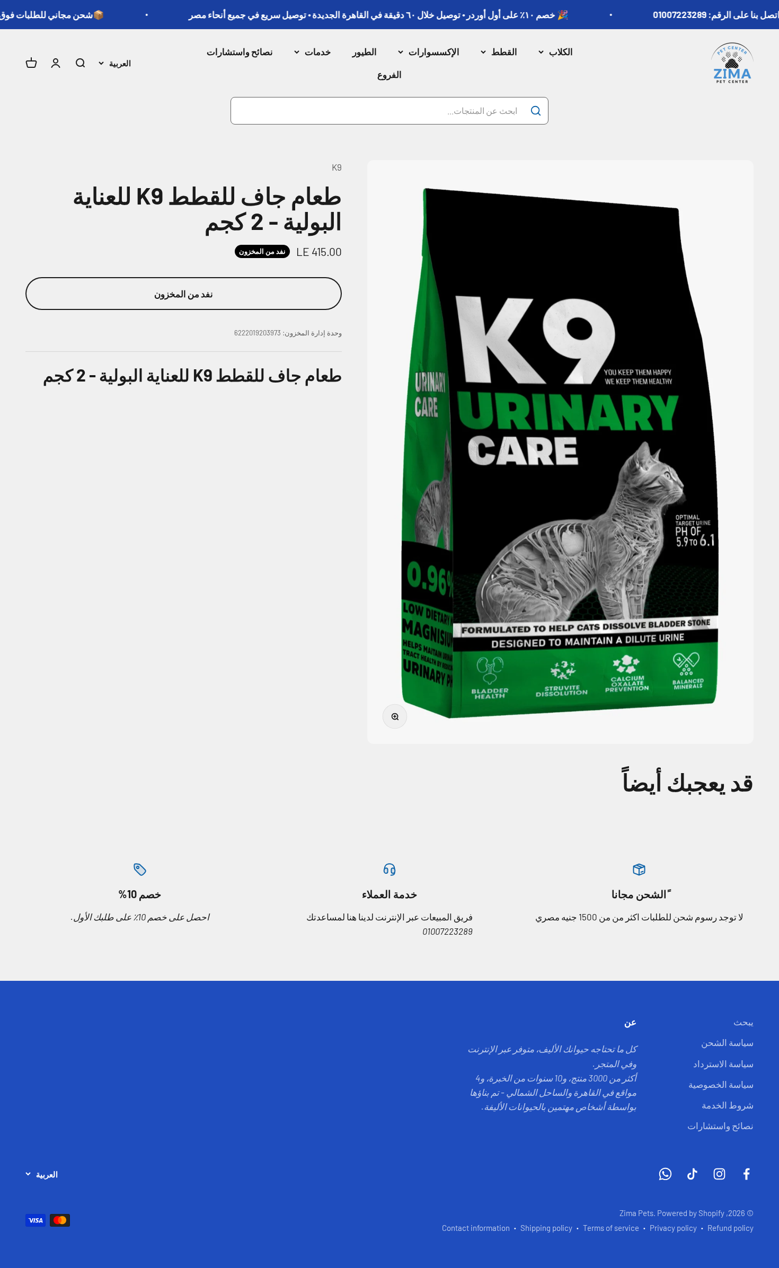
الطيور (364, 51)
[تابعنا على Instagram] (719, 1174)
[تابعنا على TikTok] (692, 1174)
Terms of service (611, 1227)
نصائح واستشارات (240, 51)
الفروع (389, 74)
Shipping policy (546, 1227)
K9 (337, 167)
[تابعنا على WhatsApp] (665, 1174)
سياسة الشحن (727, 1042)
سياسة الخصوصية (721, 1084)
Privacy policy (673, 1227)
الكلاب (561, 51)
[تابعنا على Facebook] (746, 1174)
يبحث (743, 1021)
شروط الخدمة (728, 1104)
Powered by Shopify (690, 1213)
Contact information (476, 1227)
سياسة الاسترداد (723, 1063)
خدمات (318, 51)
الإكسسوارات (434, 51)
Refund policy (730, 1227)
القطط (504, 51)
